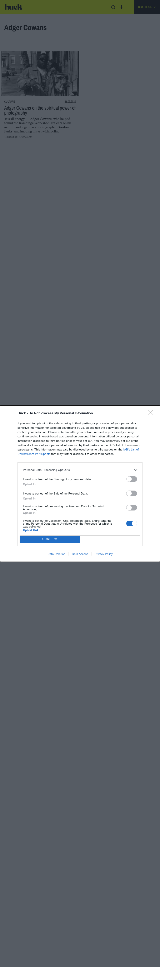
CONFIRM (50, 539)
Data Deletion (56, 554)
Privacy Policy (104, 554)
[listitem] (80, 470)
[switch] (131, 479)
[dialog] (80, 483)
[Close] (152, 413)
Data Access (80, 554)
